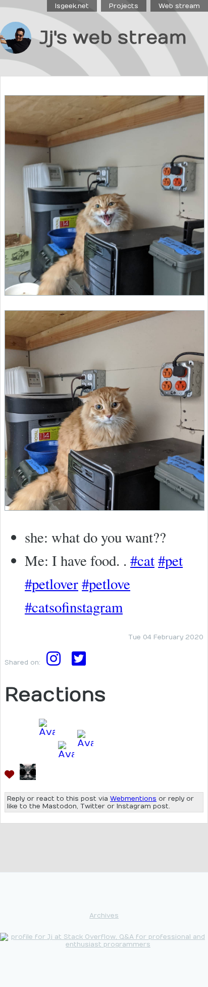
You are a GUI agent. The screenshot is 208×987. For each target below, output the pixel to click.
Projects (123, 6)
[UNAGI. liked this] (66, 777)
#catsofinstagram (74, 606)
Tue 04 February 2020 (165, 637)
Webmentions (133, 798)
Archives (104, 915)
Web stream (179, 6)
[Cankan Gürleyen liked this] (85, 777)
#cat (142, 560)
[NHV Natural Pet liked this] (47, 777)
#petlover (51, 583)
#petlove (106, 583)
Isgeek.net (72, 6)
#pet (170, 560)
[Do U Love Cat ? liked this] (28, 777)
